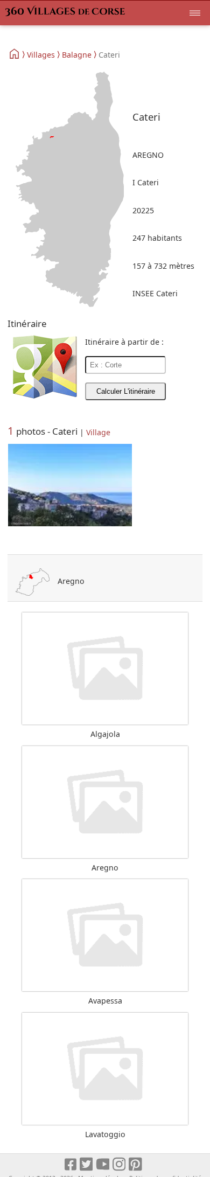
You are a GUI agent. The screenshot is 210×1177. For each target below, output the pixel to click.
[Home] (15, 54)
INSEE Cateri (155, 293)
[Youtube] (103, 1164)
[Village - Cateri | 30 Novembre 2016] (70, 485)
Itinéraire (27, 323)
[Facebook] (71, 1164)
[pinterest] (136, 1164)
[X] (87, 1164)
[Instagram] (120, 1164)
